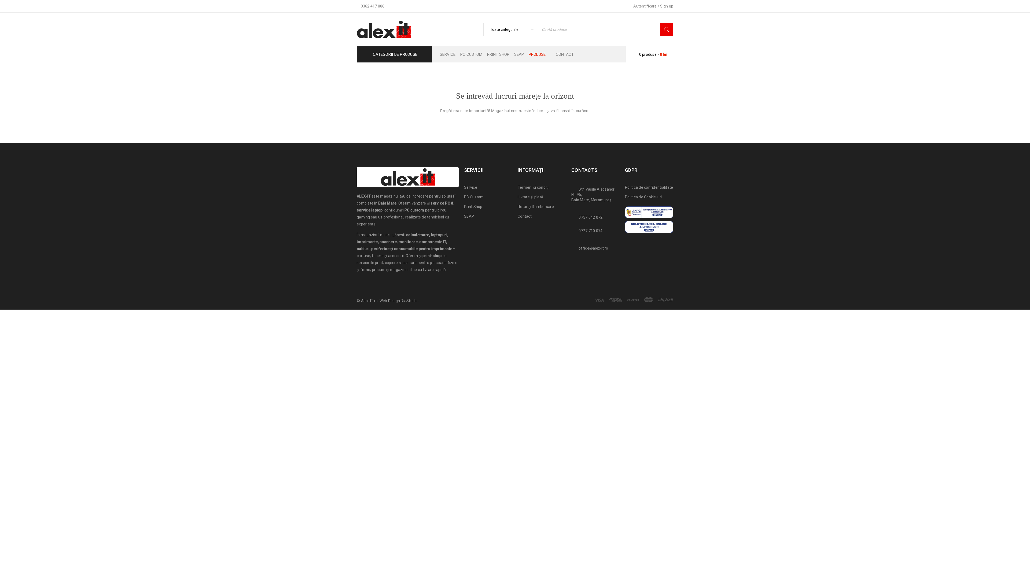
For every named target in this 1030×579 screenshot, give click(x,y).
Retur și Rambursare (536, 207)
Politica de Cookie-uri (643, 197)
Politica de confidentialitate (649, 187)
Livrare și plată (530, 197)
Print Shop (473, 207)
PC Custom (474, 197)
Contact (525, 216)
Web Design (390, 301)
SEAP (469, 216)
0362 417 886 (373, 6)
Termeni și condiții (534, 187)
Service (470, 187)
